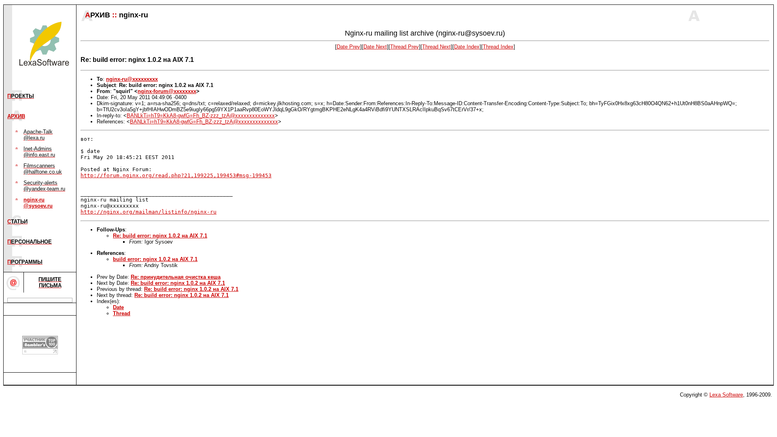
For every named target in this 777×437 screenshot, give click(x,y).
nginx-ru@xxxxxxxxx (132, 79)
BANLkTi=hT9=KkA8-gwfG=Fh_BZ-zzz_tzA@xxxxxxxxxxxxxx (201, 115)
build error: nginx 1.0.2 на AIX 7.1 (155, 259)
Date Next (375, 47)
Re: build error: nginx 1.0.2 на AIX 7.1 (160, 236)
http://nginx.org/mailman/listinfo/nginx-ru (149, 212)
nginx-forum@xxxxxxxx (167, 91)
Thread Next (436, 47)
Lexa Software (726, 395)
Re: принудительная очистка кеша (176, 277)
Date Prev (348, 47)
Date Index (467, 47)
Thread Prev (404, 47)
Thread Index (498, 47)
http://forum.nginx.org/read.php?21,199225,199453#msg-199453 (176, 175)
